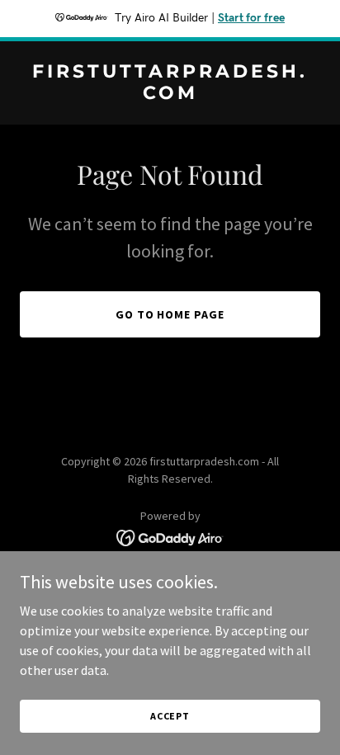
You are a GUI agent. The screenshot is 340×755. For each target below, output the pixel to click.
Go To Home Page (170, 314)
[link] (170, 94)
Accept (170, 716)
